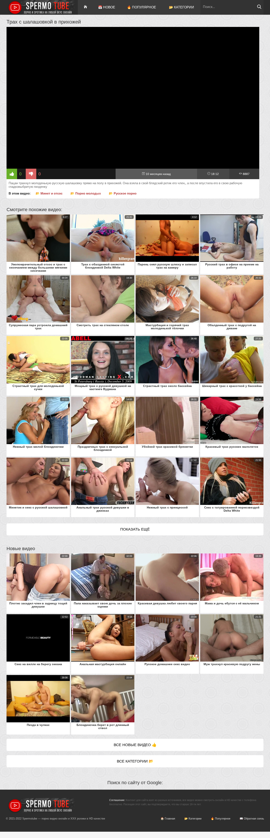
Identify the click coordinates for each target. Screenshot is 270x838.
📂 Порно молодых (85, 193)
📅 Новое (106, 7)
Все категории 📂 (135, 761)
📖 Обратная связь (252, 818)
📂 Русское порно (122, 193)
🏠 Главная (168, 818)
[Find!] (259, 8)
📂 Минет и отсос (49, 193)
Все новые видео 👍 (135, 745)
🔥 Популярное (141, 7)
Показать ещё (135, 529)
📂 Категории (181, 7)
